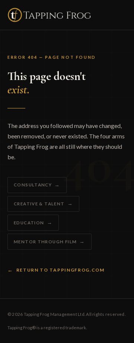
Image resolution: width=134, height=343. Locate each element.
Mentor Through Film (45, 241)
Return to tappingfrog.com (60, 270)
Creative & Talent (39, 203)
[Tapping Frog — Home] (49, 14)
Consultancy (33, 184)
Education (29, 222)
